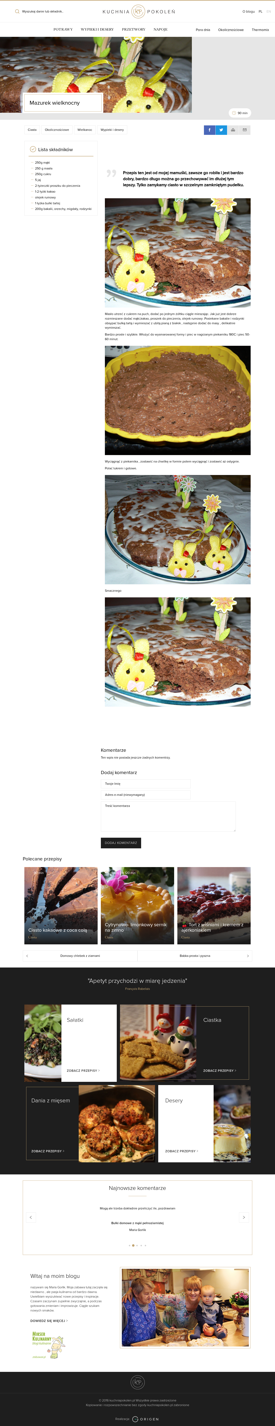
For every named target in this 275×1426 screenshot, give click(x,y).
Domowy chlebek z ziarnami (80, 956)
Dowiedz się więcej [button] (47, 1321)
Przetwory (134, 29)
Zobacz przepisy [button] (82, 1071)
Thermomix (260, 30)
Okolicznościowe (231, 30)
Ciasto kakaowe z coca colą (57, 930)
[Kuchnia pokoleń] (137, 10)
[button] (31, 1217)
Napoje (161, 29)
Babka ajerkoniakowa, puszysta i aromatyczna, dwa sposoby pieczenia (137, 1223)
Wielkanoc (85, 130)
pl (261, 11)
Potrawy (63, 29)
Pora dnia (203, 30)
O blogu (249, 11)
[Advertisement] (175, 153)
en (269, 11)
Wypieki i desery (97, 29)
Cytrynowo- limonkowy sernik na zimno (136, 927)
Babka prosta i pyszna (195, 956)
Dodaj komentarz (121, 843)
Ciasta (32, 130)
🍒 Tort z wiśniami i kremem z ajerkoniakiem (212, 927)
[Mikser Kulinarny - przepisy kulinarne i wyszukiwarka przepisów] (48, 1344)
